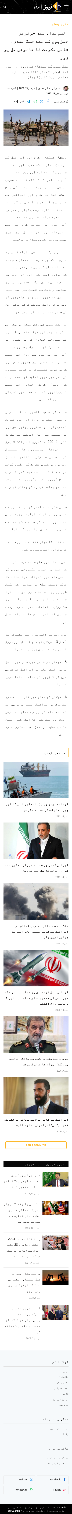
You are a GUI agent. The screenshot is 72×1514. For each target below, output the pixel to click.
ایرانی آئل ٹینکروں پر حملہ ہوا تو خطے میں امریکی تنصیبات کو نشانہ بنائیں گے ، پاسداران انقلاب (36, 997)
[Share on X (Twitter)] (41, 101)
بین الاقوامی (61, 1388)
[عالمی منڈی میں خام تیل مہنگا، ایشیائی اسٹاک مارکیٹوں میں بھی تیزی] (55, 1277)
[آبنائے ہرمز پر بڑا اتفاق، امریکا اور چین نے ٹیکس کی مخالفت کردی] (36, 780)
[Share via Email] (16, 101)
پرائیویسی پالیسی (58, 1457)
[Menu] (66, 7)
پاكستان (64, 1376)
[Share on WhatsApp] (35, 101)
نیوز (66, 1371)
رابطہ (65, 1434)
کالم (66, 1393)
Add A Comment (36, 1145)
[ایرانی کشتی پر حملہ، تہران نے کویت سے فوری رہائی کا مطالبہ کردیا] (36, 841)
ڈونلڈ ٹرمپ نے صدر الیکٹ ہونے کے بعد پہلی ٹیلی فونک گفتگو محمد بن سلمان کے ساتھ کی (23, 1319)
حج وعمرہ (63, 1404)
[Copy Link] (22, 101)
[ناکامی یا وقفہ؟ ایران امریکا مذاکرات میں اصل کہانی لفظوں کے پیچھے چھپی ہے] (55, 1208)
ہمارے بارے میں (59, 1428)
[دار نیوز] (47, 7)
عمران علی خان (49, 88)
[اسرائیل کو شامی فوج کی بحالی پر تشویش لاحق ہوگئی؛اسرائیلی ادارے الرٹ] (36, 1095)
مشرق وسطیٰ (60, 24)
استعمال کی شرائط (58, 1463)
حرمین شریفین (60, 1399)
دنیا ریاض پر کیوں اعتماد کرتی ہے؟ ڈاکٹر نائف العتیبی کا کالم (22, 1181)
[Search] (5, 7)
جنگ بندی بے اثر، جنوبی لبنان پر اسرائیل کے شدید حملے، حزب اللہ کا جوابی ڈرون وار (40, 931)
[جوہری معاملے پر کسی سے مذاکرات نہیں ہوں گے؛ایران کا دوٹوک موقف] (36, 1034)
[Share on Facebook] (48, 101)
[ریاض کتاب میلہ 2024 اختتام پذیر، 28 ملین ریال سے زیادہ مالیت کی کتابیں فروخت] (55, 1243)
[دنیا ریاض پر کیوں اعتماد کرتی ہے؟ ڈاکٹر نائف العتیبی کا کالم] (55, 1179)
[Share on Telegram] (28, 101)
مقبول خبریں (56, 1164)
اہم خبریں (33, 1164)
